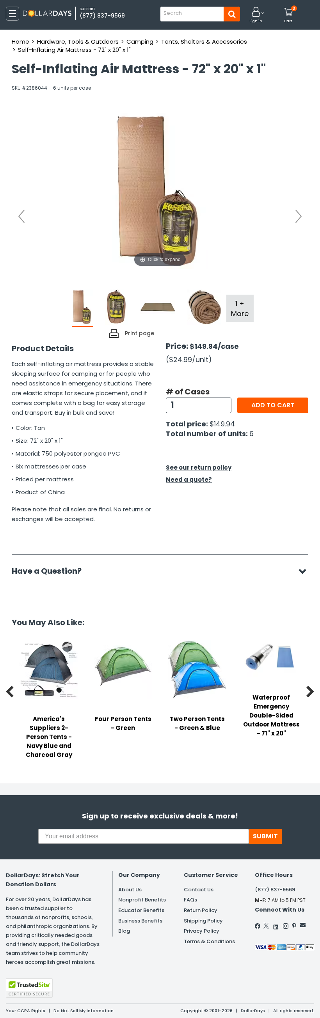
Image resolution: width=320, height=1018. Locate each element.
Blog (124, 931)
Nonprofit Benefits (142, 899)
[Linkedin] (276, 925)
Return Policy (200, 910)
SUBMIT (265, 836)
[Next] (298, 216)
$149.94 (222, 424)
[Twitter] (266, 925)
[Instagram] (285, 926)
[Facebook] (258, 926)
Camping (139, 41)
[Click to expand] (160, 190)
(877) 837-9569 (102, 15)
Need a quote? (189, 479)
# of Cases (188, 391)
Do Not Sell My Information (83, 1010)
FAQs (190, 899)
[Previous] (21, 216)
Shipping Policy (203, 920)
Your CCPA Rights (25, 1010)
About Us (130, 889)
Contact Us (198, 889)
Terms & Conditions (209, 941)
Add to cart (272, 405)
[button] (256, 15)
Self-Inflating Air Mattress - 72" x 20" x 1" (74, 50)
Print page (139, 333)
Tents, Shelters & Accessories (204, 41)
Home (20, 41)
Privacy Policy (201, 931)
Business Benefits (140, 920)
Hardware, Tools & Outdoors (78, 41)
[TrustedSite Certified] (29, 988)
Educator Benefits (141, 910)
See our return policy (198, 467)
